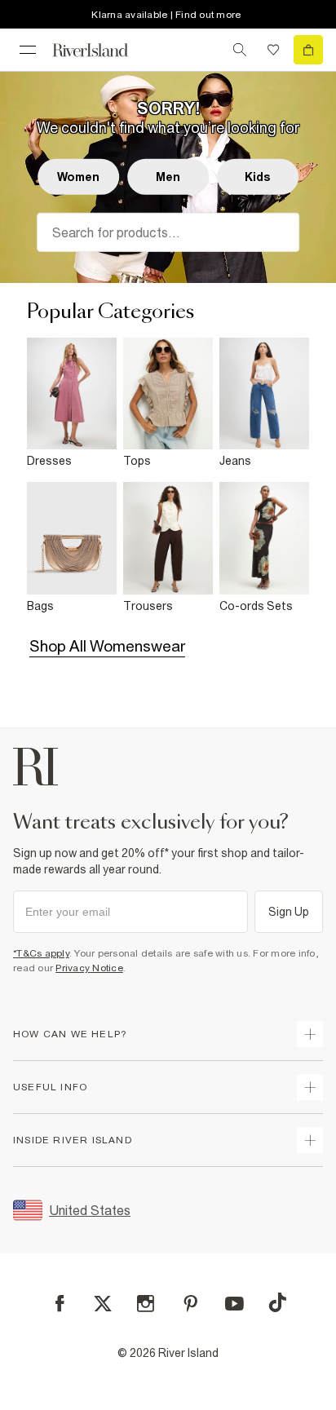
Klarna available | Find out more (166, 14)
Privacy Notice (89, 968)
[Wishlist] (273, 50)
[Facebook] (60, 1304)
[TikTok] (277, 1302)
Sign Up (289, 911)
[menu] (27, 49)
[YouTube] (234, 1304)
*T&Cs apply (41, 953)
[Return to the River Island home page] (101, 50)
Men (168, 176)
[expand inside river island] (310, 1140)
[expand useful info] (310, 1087)
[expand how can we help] (310, 1034)
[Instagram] (146, 1304)
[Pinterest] (190, 1304)
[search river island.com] (239, 49)
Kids (258, 176)
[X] (103, 1304)
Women (78, 176)
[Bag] (308, 49)
